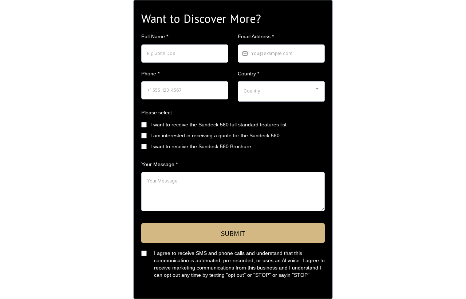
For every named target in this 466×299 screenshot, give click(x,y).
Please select (156, 112)
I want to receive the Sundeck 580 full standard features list (218, 124)
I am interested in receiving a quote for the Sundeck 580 (215, 135)
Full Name (154, 36)
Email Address (256, 36)
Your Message (159, 164)
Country (248, 73)
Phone (150, 73)
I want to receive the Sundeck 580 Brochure (200, 146)
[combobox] (281, 91)
